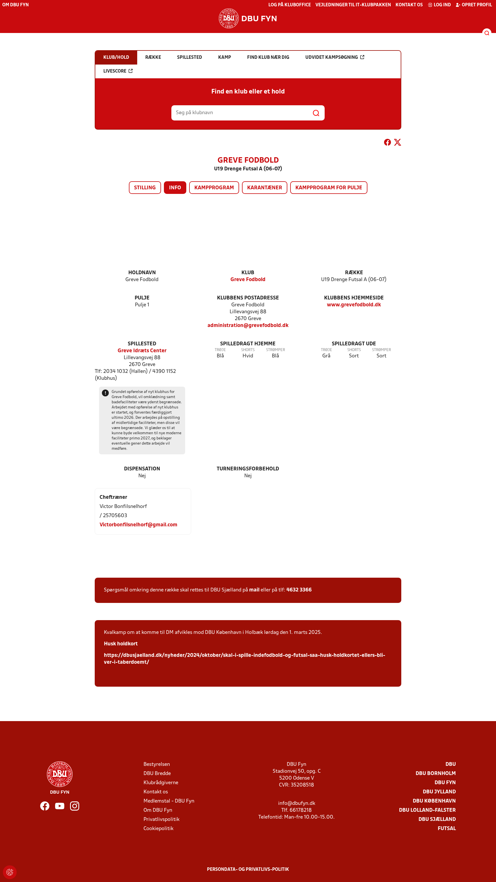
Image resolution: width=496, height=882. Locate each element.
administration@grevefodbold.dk (248, 325)
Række (354, 272)
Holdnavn (142, 272)
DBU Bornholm (436, 773)
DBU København (434, 801)
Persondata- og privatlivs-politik (248, 870)
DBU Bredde (157, 773)
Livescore (114, 71)
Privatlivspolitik (161, 819)
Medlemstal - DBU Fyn (169, 801)
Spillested (142, 344)
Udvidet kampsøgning (331, 58)
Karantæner (264, 188)
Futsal (447, 828)
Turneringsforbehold (248, 469)
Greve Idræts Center (142, 350)
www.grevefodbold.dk (354, 305)
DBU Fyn (445, 782)
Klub (247, 272)
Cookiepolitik (158, 828)
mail (254, 590)
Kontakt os (409, 5)
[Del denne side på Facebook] (387, 143)
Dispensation (142, 469)
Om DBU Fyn (15, 5)
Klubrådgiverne (161, 782)
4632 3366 (299, 590)
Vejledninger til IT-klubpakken (353, 5)
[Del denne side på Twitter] (397, 143)
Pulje (142, 298)
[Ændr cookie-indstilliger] (10, 872)
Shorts (248, 350)
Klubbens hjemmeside (354, 298)
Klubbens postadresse (248, 298)
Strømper (275, 350)
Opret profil (477, 5)
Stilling (145, 188)
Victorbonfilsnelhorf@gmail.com (138, 525)
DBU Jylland (439, 792)
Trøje (220, 350)
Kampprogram (214, 188)
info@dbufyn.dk (296, 803)
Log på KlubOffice (289, 5)
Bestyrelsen (157, 764)
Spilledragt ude (354, 344)
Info (175, 188)
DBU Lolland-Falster (427, 810)
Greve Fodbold (248, 279)
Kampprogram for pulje (328, 188)
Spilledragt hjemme (248, 344)
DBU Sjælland (437, 819)
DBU (450, 764)
